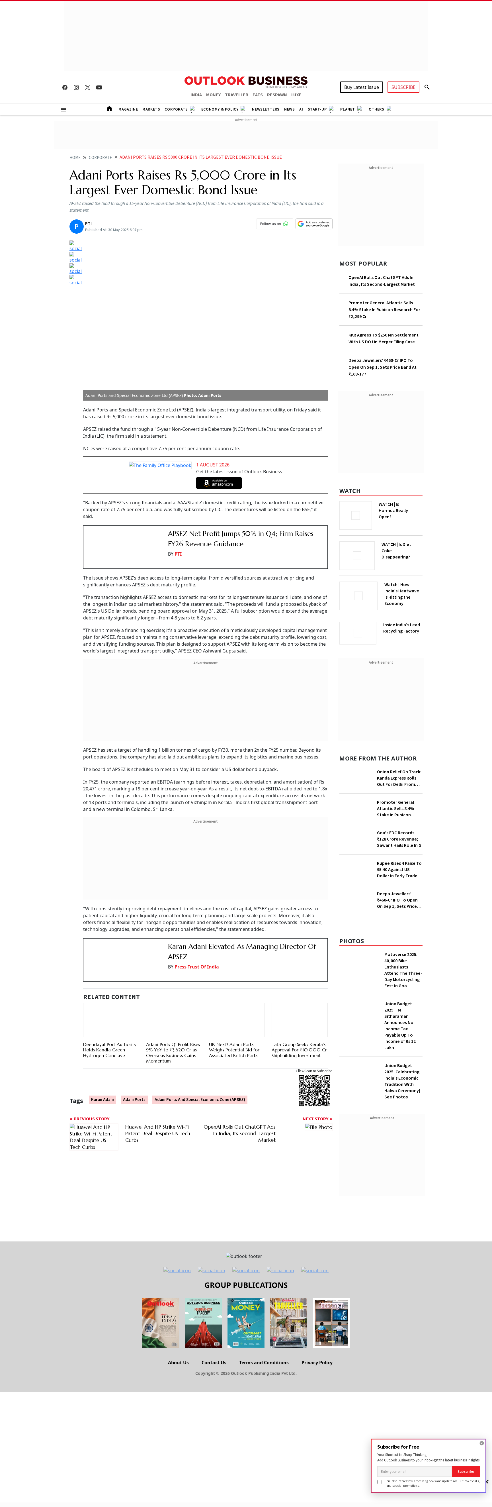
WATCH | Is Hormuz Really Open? (403, 507)
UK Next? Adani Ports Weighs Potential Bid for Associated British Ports (234, 864)
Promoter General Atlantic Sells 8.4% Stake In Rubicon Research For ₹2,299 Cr (384, 310)
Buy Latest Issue (361, 87)
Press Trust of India (197, 816)
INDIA (196, 95)
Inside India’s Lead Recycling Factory (402, 628)
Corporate (176, 109)
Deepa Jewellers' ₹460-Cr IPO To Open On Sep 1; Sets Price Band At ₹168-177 (382, 367)
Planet (347, 109)
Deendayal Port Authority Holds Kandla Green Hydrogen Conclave (109, 864)
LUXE (296, 95)
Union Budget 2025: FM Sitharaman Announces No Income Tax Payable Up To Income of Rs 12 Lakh (400, 1176)
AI (301, 109)
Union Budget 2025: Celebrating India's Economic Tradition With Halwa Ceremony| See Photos (402, 1232)
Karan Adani (102, 914)
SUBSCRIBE (403, 87)
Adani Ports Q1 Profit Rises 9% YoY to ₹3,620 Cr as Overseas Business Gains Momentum (173, 867)
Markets (151, 109)
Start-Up (317, 109)
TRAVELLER (236, 95)
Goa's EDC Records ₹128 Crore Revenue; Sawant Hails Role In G (399, 916)
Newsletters (266, 109)
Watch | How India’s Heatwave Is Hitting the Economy (401, 597)
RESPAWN (277, 95)
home (75, 158)
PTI (178, 412)
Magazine (128, 109)
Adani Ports (134, 914)
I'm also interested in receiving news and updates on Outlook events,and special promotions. (433, 1483)
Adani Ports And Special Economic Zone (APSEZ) (200, 914)
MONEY (213, 95)
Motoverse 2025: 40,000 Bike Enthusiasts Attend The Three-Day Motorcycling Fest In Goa (403, 1120)
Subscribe (466, 1471)
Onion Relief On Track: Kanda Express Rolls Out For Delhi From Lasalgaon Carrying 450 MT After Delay (399, 776)
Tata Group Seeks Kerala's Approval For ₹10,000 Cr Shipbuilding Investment (299, 864)
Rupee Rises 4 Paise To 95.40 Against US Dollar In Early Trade (399, 975)
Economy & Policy (220, 109)
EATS (258, 95)
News (289, 109)
